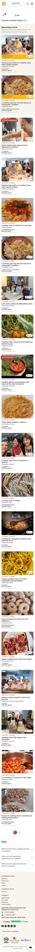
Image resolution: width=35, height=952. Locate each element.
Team (3, 883)
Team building (6, 904)
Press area (4, 881)
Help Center (5, 898)
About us (4, 878)
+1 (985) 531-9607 (9, 915)
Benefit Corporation (27, 946)
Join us (3, 885)
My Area (4, 891)
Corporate (4, 902)
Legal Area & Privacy (17, 948)
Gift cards (4, 900)
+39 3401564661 (9, 912)
